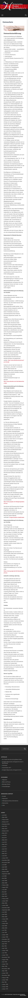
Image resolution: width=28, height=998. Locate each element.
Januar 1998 (5, 937)
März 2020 (4, 817)
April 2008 (4, 880)
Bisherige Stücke (6, 784)
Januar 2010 (5, 858)
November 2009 (6, 862)
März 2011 (4, 853)
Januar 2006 (5, 905)
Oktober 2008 (5, 871)
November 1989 (6, 968)
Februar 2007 (5, 898)
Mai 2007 (4, 892)
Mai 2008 (4, 878)
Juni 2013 (4, 842)
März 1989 (4, 970)
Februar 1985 (5, 977)
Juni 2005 (4, 912)
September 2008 (6, 873)
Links (3, 805)
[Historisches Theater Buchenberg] (14, 6)
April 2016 (4, 826)
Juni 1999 (4, 932)
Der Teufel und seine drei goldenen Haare (12, 759)
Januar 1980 (5, 986)
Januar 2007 (5, 901)
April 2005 (4, 914)
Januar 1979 (5, 989)
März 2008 (4, 883)
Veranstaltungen (6, 786)
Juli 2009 (4, 864)
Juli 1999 (4, 930)
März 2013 (4, 844)
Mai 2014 (4, 837)
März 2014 (4, 840)
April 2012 (4, 849)
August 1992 (5, 959)
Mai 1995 (4, 946)
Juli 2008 (4, 876)
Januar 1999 (5, 934)
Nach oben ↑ (23, 995)
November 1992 (6, 957)
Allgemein (4, 779)
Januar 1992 (5, 964)
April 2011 (4, 851)
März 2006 (4, 903)
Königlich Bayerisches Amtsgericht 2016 (11, 770)
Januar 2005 (5, 919)
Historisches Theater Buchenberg (15, 994)
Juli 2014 (4, 835)
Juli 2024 (4, 815)
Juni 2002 (4, 921)
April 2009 (4, 867)
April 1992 (4, 961)
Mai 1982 (4, 982)
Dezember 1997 (6, 939)
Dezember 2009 (6, 860)
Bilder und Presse (6, 782)
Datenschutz (5, 803)
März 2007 (4, 896)
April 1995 (4, 948)
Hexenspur (4, 765)
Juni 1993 (4, 952)
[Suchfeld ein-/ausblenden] (26, 15)
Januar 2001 (5, 923)
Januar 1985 (5, 980)
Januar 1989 (5, 973)
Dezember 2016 (6, 824)
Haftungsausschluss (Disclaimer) (10, 800)
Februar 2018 (5, 819)
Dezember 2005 (6, 907)
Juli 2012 (4, 846)
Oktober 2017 (5, 822)
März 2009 (4, 869)
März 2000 (4, 928)
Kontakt (4, 796)
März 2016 (4, 828)
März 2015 (4, 833)
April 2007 (4, 894)
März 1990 (4, 966)
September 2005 (6, 910)
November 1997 (6, 941)
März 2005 (4, 916)
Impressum (5, 798)
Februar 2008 (5, 885)
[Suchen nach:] (14, 749)
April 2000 (4, 925)
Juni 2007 (4, 889)
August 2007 (5, 887)
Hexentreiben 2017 (6, 767)
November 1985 (6, 975)
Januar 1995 (5, 950)
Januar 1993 (5, 955)
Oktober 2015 (5, 831)
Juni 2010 (4, 855)
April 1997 (4, 943)
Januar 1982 (5, 984)
